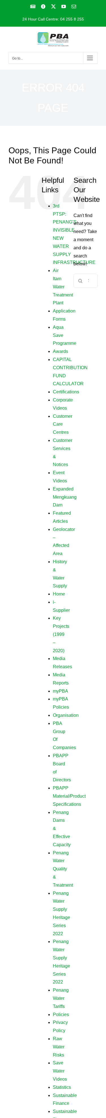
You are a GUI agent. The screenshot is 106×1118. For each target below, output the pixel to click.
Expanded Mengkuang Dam (65, 497)
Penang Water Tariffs (61, 998)
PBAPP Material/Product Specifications (69, 796)
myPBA (60, 691)
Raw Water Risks (58, 1046)
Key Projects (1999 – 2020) (61, 634)
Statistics (62, 1087)
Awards (60, 351)
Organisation (66, 715)
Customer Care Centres (62, 424)
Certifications (66, 391)
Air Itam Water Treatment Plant (63, 286)
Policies (61, 1014)
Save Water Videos (60, 1071)
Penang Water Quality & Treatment (63, 868)
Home (59, 594)
